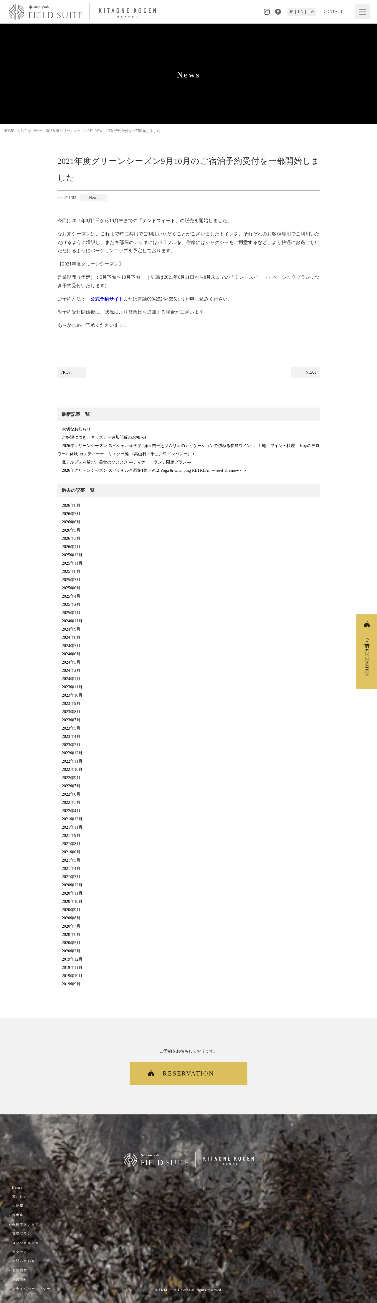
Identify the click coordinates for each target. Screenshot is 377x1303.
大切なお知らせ (76, 429)
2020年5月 (71, 943)
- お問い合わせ (22, 1261)
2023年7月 (71, 720)
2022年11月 (72, 761)
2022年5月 (71, 802)
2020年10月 (72, 901)
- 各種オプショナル (26, 1224)
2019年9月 (71, 984)
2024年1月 (71, 679)
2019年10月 (72, 976)
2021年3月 (71, 877)
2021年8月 (71, 844)
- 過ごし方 (18, 1196)
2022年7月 (71, 786)
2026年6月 (71, 522)
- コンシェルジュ (24, 1242)
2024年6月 (71, 654)
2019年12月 (72, 959)
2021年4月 (71, 868)
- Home (16, 1187)
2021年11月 (72, 827)
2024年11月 (72, 621)
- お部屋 (16, 1206)
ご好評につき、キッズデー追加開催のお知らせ (105, 437)
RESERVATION (188, 1073)
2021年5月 (71, 860)
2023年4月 (71, 736)
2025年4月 (71, 596)
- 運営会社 (18, 1279)
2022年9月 (71, 778)
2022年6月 (71, 794)
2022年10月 (72, 769)
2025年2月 (71, 604)
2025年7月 (71, 580)
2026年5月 (71, 530)
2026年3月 (71, 538)
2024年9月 (71, 629)
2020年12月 (72, 885)
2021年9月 (71, 835)
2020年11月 (72, 893)
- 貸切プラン (20, 1233)
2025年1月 (71, 613)
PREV (65, 372)
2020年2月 (71, 951)
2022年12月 (72, 753)
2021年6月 (71, 852)
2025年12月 (72, 555)
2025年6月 (71, 588)
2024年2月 (71, 670)
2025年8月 (71, 571)
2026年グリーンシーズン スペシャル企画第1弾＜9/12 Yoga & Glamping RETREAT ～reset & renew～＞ (154, 470)
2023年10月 (72, 695)
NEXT (311, 372)
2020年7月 (71, 926)
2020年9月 (71, 910)
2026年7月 (71, 514)
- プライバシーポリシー (30, 1288)
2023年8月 (71, 712)
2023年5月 (71, 728)
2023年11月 (72, 687)
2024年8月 (71, 637)
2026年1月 (71, 547)
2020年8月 (71, 918)
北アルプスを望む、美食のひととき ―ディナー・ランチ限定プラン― (126, 462)
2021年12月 (72, 819)
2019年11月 (72, 967)
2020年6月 (71, 934)
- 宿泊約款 (18, 1270)
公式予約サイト (106, 298)
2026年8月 (71, 505)
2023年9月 (71, 703)
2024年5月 (71, 662)
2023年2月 (71, 745)
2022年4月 (71, 811)
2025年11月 (72, 563)
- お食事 (16, 1215)
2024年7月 (71, 646)
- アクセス (18, 1251)
